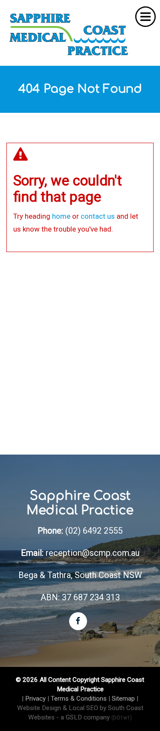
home (61, 216)
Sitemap (123, 698)
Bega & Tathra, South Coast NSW (80, 575)
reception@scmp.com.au (93, 553)
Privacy (35, 698)
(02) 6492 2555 (93, 530)
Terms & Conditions (79, 698)
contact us (98, 216)
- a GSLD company (94, 717)
